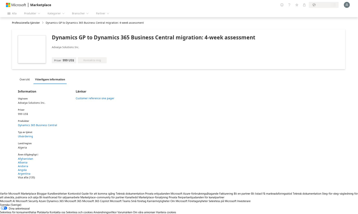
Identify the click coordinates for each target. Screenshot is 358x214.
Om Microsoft (178, 201)
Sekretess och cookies (79, 212)
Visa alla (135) (26, 177)
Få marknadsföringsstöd (277, 193)
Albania (22, 162)
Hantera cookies (166, 212)
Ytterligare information (50, 79)
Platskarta (43, 212)
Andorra (23, 166)
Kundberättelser (57, 193)
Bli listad (256, 193)
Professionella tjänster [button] (26, 22)
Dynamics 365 (55, 201)
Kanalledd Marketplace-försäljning (146, 197)
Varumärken (124, 212)
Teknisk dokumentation (130, 193)
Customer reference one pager (95, 98)
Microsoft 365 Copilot (95, 201)
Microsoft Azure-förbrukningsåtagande (195, 193)
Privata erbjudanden (157, 193)
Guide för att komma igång (98, 193)
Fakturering (226, 193)
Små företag (138, 201)
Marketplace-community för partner (102, 197)
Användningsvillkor (105, 212)
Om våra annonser (144, 212)
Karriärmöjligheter (158, 201)
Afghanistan (25, 158)
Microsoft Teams (120, 201)
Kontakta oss (57, 212)
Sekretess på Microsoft (222, 201)
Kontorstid (74, 193)
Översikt (25, 79)
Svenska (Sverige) (10, 205)
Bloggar (42, 193)
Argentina (24, 173)
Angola (22, 170)
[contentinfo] (43, 22)
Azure (42, 201)
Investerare (244, 201)
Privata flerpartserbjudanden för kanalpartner (196, 197)
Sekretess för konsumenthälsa (18, 212)
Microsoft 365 (73, 201)
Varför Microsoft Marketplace (18, 193)
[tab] (25, 79)
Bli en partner (242, 193)
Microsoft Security (27, 201)
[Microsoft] (16, 5)
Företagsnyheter (198, 201)
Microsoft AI (7, 201)
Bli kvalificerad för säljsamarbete (59, 197)
